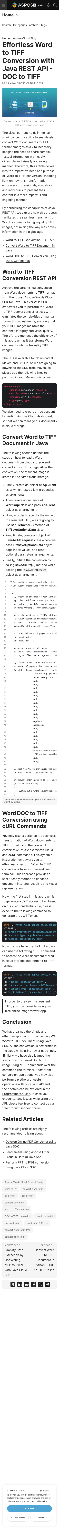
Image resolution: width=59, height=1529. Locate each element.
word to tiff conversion (17, 1209)
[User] (48, 5)
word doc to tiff (45, 1216)
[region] (29, 688)
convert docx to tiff (15, 1236)
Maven (7, 363)
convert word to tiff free (17, 1229)
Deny (41, 1517)
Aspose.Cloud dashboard (34, 416)
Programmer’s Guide (16, 1094)
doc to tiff (10, 1195)
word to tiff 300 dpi (37, 1223)
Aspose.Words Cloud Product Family (24, 1182)
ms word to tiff (12, 1223)
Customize (18, 1517)
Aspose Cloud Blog (24, 38)
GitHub (23, 363)
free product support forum (21, 1108)
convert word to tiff (33, 1188)
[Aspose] (24, 5)
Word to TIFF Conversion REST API (30, 240)
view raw (51, 799)
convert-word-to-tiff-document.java (22, 799)
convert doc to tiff (14, 1202)
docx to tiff (27, 1195)
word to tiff (11, 1188)
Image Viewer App (33, 1011)
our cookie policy (39, 1501)
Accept (29, 1508)
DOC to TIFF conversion (17, 1216)
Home (8, 14)
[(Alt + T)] (17, 15)
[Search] (55, 5)
